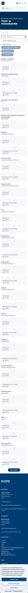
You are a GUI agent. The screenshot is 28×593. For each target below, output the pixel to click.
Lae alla (6, 69)
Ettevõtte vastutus (5, 553)
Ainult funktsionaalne (14, 583)
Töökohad (3, 542)
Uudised (3, 540)
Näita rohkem (14, 470)
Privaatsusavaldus (17, 591)
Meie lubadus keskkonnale (8, 555)
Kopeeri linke (8, 51)
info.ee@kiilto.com (6, 501)
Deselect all (8, 54)
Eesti (20, 3)
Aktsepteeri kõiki (14, 579)
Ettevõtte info (4, 563)
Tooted (3, 544)
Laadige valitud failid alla (12, 47)
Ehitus (3, 546)
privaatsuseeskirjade (10, 575)
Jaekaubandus (5, 551)
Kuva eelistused (14, 587)
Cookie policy (8, 591)
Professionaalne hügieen (15, 18)
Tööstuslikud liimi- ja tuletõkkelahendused (12, 547)
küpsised (19, 575)
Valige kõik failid (6, 44)
